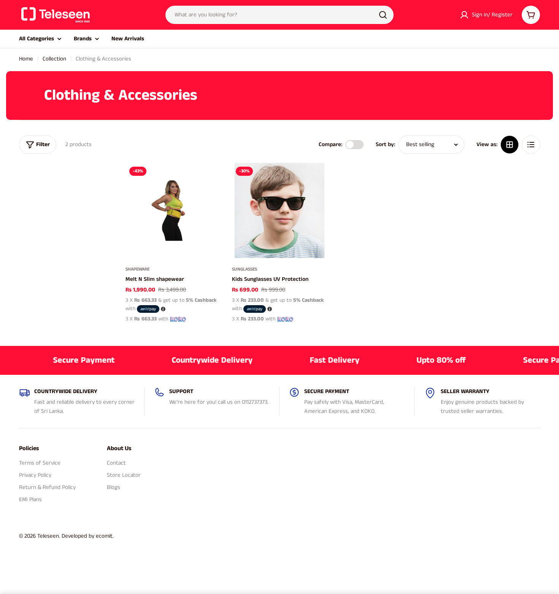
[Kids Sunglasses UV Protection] (279, 210)
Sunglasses (244, 269)
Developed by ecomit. (88, 536)
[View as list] (531, 144)
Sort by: (385, 144)
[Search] (382, 14)
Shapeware (137, 269)
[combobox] (279, 15)
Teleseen (48, 536)
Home (26, 59)
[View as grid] (509, 144)
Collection (54, 59)
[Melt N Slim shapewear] (173, 210)
